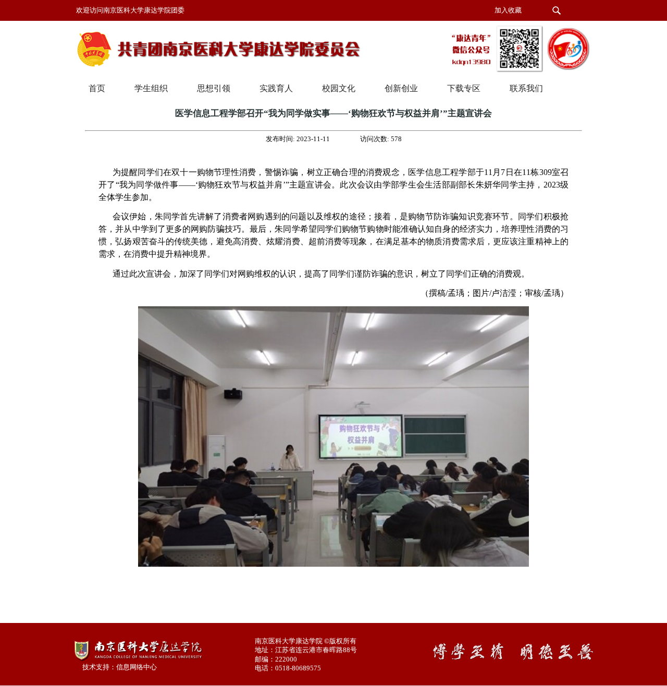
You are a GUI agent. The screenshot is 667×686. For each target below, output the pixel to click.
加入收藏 (508, 10)
